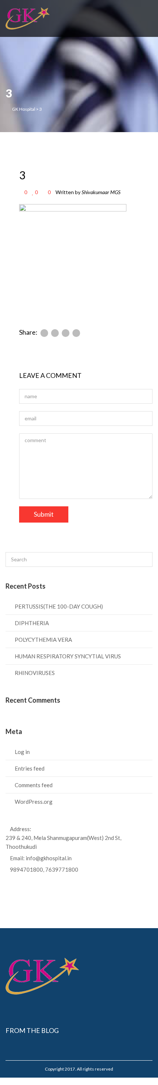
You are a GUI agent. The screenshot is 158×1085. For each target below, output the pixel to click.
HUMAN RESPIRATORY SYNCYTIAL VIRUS (68, 656)
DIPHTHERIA (32, 623)
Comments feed (34, 785)
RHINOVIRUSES (35, 672)
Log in (22, 751)
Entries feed (29, 768)
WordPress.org (34, 801)
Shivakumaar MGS (101, 192)
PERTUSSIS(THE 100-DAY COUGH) (59, 606)
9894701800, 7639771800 (44, 869)
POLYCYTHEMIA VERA (43, 639)
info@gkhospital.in (49, 858)
